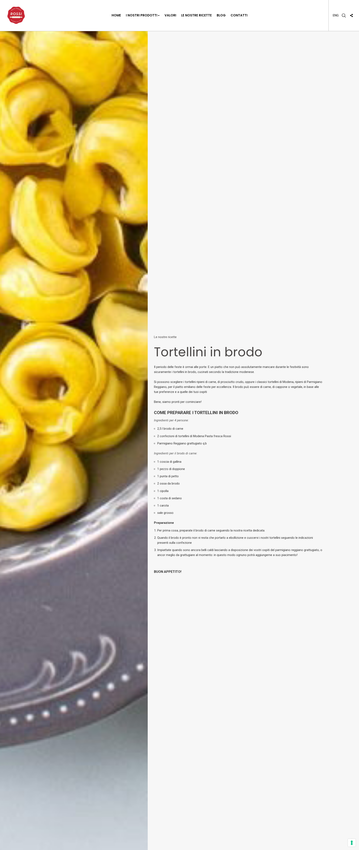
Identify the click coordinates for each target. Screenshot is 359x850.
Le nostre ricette (196, 15)
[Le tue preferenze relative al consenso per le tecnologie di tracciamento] (352, 843)
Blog (221, 15)
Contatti (239, 15)
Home (116, 15)
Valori (170, 15)
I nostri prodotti (141, 15)
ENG (336, 15)
